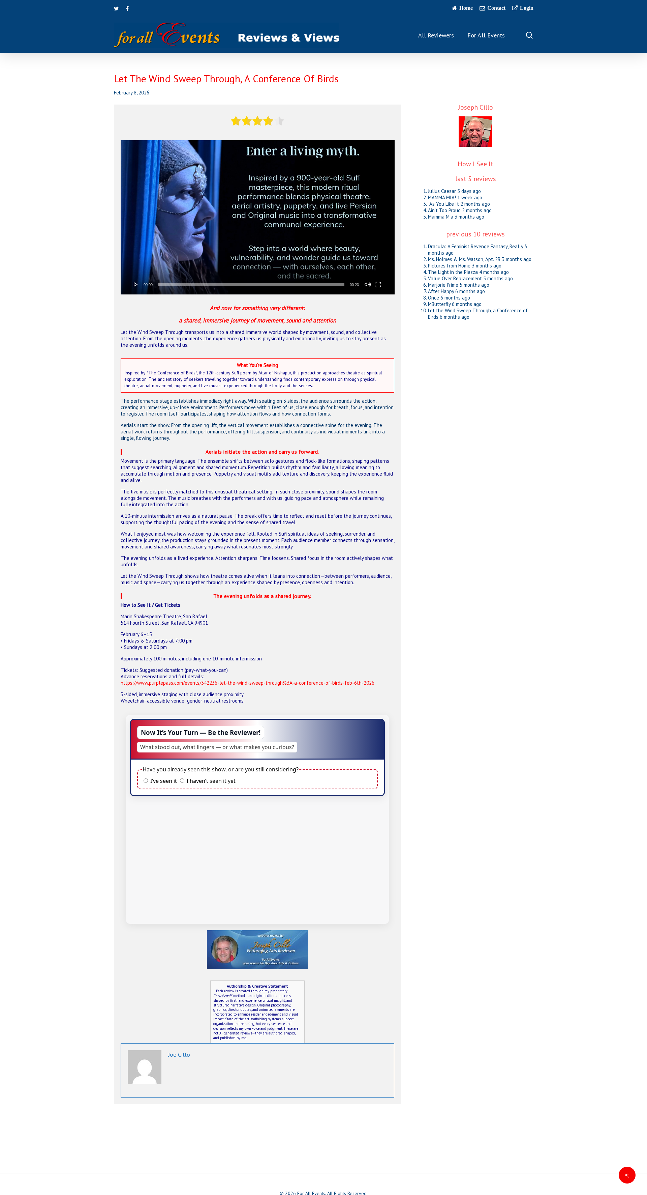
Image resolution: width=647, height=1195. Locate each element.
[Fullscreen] (378, 284)
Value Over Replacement (455, 278)
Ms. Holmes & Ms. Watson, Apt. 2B (464, 259)
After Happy (441, 291)
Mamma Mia (440, 217)
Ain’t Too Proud (444, 210)
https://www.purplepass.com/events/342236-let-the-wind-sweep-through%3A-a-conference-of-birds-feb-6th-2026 (247, 683)
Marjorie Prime (443, 285)
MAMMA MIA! (442, 197)
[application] (258, 217)
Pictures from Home (449, 265)
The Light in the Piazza (453, 272)
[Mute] (368, 284)
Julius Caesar (442, 191)
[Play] (136, 284)
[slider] (251, 284)
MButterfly (439, 304)
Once (433, 297)
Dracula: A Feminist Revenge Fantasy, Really (475, 246)
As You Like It (443, 204)
